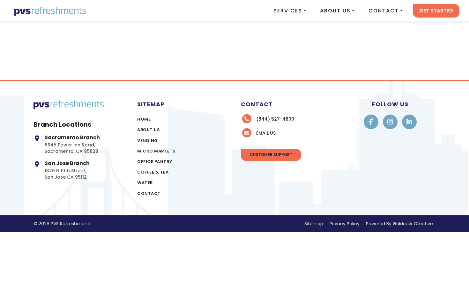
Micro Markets (156, 151)
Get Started (436, 10)
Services (287, 10)
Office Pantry (154, 162)
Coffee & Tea (152, 172)
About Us (335, 10)
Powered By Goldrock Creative (399, 223)
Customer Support (271, 154)
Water (145, 183)
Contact (383, 10)
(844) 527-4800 (275, 119)
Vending (147, 141)
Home (144, 119)
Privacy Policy (345, 223)
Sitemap (313, 223)
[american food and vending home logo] (50, 10)
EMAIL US (266, 133)
